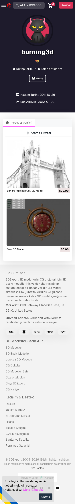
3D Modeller (14, 348)
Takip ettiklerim (50, 69)
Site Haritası (37, 468)
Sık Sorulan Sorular (18, 416)
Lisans (10, 422)
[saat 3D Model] (38, 222)
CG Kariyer (13, 389)
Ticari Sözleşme (16, 428)
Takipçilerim (23, 69)
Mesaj (39, 78)
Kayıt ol (66, 5)
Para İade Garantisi (18, 445)
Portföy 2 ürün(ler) (21, 122)
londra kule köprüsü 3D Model (25, 190)
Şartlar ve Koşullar (18, 439)
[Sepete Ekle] (57, 183)
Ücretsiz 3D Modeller (19, 359)
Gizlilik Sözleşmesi (17, 434)
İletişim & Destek (20, 397)
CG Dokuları (13, 365)
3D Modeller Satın (17, 371)
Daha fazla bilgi (33, 490)
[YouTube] (57, 488)
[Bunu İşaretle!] (65, 183)
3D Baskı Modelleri (18, 354)
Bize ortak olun (15, 377)
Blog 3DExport (15, 383)
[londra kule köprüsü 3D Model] (38, 164)
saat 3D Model (15, 249)
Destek (10, 404)
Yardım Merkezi (15, 410)
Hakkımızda (15, 273)
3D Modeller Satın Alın (25, 341)
